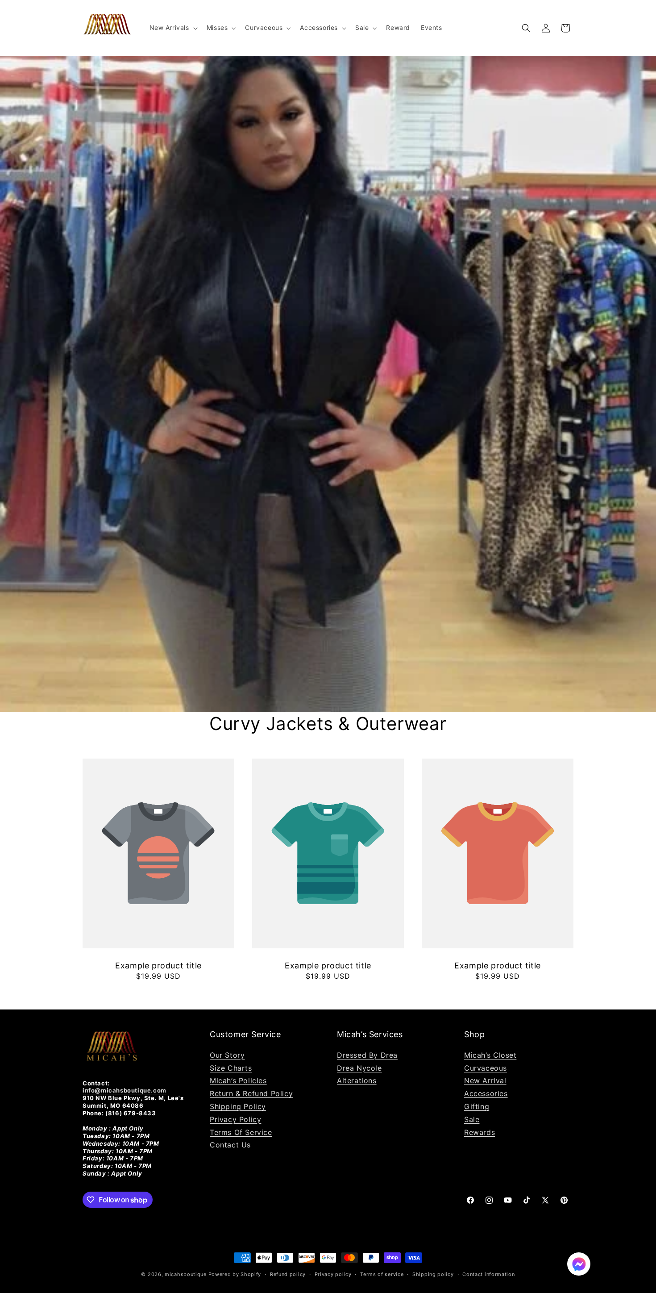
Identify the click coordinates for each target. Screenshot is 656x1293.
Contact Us (230, 1144)
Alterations (357, 1080)
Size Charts (231, 1068)
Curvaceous (485, 1068)
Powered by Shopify (235, 1274)
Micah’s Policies (238, 1080)
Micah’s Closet (490, 1055)
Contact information (488, 1274)
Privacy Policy (235, 1119)
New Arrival (485, 1080)
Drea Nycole (359, 1068)
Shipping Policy (238, 1106)
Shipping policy (433, 1274)
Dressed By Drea (367, 1055)
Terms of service (381, 1274)
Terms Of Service (241, 1132)
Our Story (227, 1055)
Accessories (486, 1093)
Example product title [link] (158, 965)
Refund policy (288, 1274)
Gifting (476, 1106)
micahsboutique (186, 1274)
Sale (471, 1119)
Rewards (479, 1132)
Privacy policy (333, 1274)
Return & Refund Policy (251, 1093)
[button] (172, 27)
